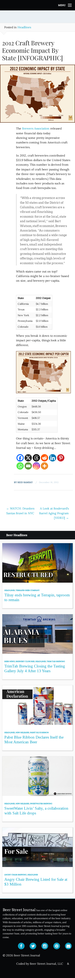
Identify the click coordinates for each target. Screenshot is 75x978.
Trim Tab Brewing (56, 661)
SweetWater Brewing (41, 803)
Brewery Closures (25, 661)
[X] (28, 457)
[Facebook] (20, 457)
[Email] (28, 466)
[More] (44, 466)
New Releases (22, 732)
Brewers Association (35, 128)
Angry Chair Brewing (15, 874)
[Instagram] (36, 466)
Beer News (9, 661)
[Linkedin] (52, 457)
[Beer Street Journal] (37, 5)
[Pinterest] (60, 457)
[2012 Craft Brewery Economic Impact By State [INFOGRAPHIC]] (37, 95)
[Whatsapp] (20, 466)
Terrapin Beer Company (28, 590)
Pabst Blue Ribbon (39, 732)
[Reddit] (44, 457)
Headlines (24, 27)
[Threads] (36, 457)
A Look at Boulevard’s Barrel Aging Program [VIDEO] (54, 513)
